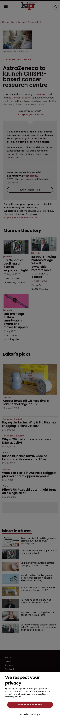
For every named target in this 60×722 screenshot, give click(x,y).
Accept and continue (30, 704)
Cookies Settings (30, 714)
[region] (30, 697)
